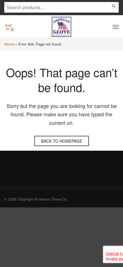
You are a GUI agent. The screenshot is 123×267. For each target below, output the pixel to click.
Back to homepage (61, 141)
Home (9, 44)
